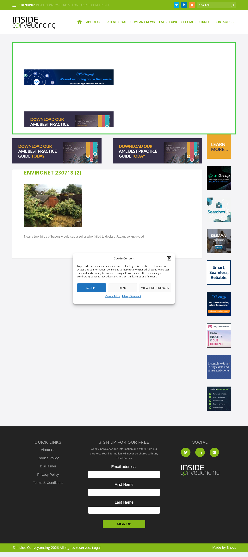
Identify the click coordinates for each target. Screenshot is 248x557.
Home (77, 22)
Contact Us (223, 22)
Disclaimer (48, 466)
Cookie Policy (112, 296)
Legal (96, 548)
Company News (142, 22)
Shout (231, 547)
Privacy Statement (131, 296)
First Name (124, 484)
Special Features (195, 22)
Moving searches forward (51, 5)
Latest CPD (168, 22)
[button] (169, 258)
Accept (91, 288)
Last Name (124, 502)
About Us (93, 22)
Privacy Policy (48, 475)
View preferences (155, 288)
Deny (123, 288)
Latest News (116, 22)
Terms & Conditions (48, 483)
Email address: (124, 467)
